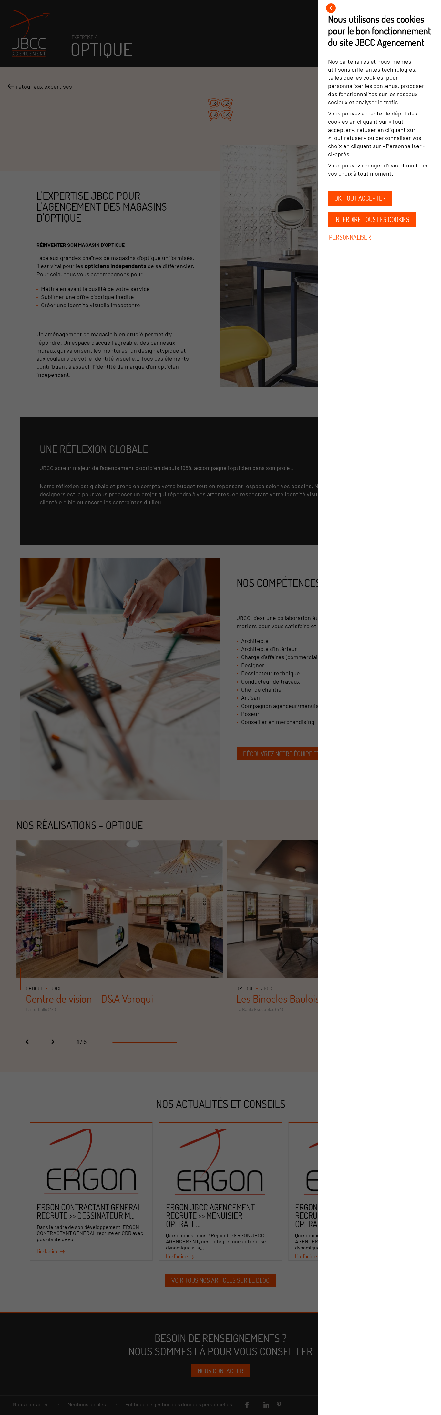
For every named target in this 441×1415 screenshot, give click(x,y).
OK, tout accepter (360, 198)
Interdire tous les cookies (371, 219)
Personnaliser (350, 237)
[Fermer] (331, 8)
